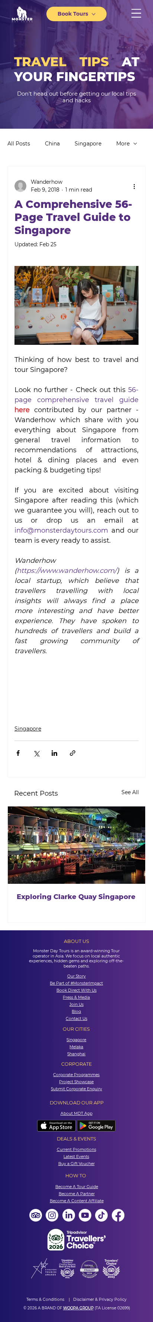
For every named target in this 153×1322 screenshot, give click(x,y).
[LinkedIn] (68, 1215)
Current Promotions (76, 1149)
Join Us (76, 1004)
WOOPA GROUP (78, 1308)
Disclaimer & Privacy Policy (100, 1299)
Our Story (76, 976)
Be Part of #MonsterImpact (76, 983)
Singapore (88, 143)
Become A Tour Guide (76, 1186)
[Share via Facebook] (18, 753)
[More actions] (134, 186)
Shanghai (76, 1054)
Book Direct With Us (76, 990)
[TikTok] (101, 1215)
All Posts (18, 143)
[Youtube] (85, 1215)
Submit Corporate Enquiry (76, 1089)
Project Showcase (76, 1081)
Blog (76, 1011)
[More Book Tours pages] (93, 14)
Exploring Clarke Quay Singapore (76, 897)
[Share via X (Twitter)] (36, 753)
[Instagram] (52, 1215)
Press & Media (76, 997)
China (52, 143)
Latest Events (76, 1156)
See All (130, 792)
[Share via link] (72, 753)
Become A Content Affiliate (77, 1201)
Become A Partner (77, 1193)
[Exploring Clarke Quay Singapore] (76, 845)
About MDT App (76, 1113)
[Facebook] (118, 1215)
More (123, 143)
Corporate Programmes (76, 1074)
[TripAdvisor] (35, 1215)
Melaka (76, 1047)
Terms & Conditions (45, 1299)
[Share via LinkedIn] (54, 753)
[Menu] (136, 13)
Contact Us (76, 1018)
